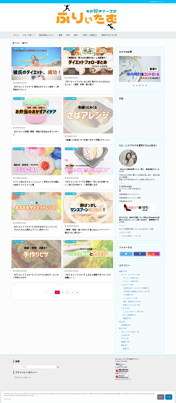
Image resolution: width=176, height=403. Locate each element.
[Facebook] (139, 254)
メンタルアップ (130, 298)
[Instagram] (153, 254)
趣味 (124, 345)
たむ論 (125, 335)
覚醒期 (127, 318)
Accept (5, 399)
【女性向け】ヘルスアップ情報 (136, 288)
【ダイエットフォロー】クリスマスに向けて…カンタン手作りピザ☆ (36, 276)
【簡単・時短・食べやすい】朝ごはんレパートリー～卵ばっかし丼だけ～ (88, 231)
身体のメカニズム (131, 305)
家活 (122, 328)
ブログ (125, 338)
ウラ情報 (128, 295)
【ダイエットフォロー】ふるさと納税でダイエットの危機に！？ (88, 276)
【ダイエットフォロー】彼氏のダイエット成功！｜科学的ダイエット (36, 88)
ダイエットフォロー (130, 275)
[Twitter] (126, 254)
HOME (17, 43)
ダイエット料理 (18, 98)
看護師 (125, 342)
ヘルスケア (127, 285)
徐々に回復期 (129, 315)
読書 (126, 348)
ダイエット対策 (18, 49)
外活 (122, 322)
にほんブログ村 (121, 361)
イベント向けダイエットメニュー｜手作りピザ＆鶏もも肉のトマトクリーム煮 (36, 183)
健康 (123, 271)
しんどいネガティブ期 (133, 311)
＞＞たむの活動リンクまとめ (130, 236)
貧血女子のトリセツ (157, 2)
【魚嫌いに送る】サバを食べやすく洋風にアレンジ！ (88, 140)
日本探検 (126, 325)
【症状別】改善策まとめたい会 (136, 291)
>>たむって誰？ (125, 232)
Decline (161, 397)
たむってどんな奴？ (130, 332)
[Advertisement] (140, 119)
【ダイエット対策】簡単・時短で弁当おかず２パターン (36, 133)
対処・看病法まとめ (132, 301)
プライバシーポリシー (22, 377)
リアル (125, 308)
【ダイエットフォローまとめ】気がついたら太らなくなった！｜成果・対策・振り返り (88, 83)
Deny (10, 399)
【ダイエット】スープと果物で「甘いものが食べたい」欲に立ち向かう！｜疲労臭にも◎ (87, 183)
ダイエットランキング (123, 379)
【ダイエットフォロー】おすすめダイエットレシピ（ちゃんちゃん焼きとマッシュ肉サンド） (35, 228)
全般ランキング (120, 373)
